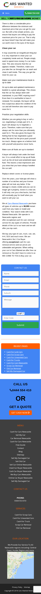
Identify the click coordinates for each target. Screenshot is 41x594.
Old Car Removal (14, 368)
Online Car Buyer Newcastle (20, 478)
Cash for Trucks (13, 360)
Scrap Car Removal (15, 365)
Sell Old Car (21, 461)
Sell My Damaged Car (16, 371)
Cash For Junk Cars (15, 352)
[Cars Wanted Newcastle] (20, 4)
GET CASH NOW (19, 412)
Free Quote (20, 445)
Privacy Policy (17, 587)
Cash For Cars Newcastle (17, 363)
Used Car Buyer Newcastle (20, 468)
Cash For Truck (23, 521)
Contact (20, 448)
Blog (21, 451)
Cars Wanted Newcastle (18, 203)
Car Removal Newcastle (20, 438)
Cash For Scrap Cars (15, 354)
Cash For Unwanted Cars (17, 357)
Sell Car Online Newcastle (20, 464)
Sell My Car (20, 435)
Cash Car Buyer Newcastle (20, 471)
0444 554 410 (21, 390)
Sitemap (20, 454)
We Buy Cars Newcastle (20, 474)
